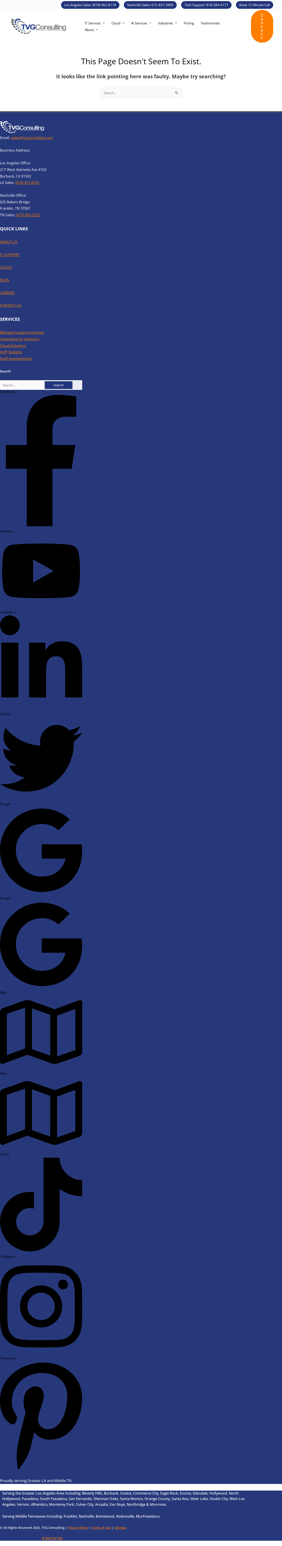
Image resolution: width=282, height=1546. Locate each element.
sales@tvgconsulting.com (32, 137)
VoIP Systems (11, 352)
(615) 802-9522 (28, 215)
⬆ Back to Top (52, 1538)
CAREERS (7, 292)
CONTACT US (10, 305)
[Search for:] (22, 385)
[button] (90, 5)
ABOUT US (8, 242)
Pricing (189, 23)
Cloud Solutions (13, 345)
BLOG (4, 280)
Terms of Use (101, 1528)
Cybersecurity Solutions (19, 339)
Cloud (115, 23)
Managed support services (22, 332)
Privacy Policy (78, 1528)
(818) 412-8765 (27, 182)
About (89, 30)
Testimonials (210, 23)
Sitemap (120, 1528)
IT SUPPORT (10, 254)
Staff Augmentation (16, 358)
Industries (165, 23)
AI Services (139, 23)
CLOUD (6, 267)
